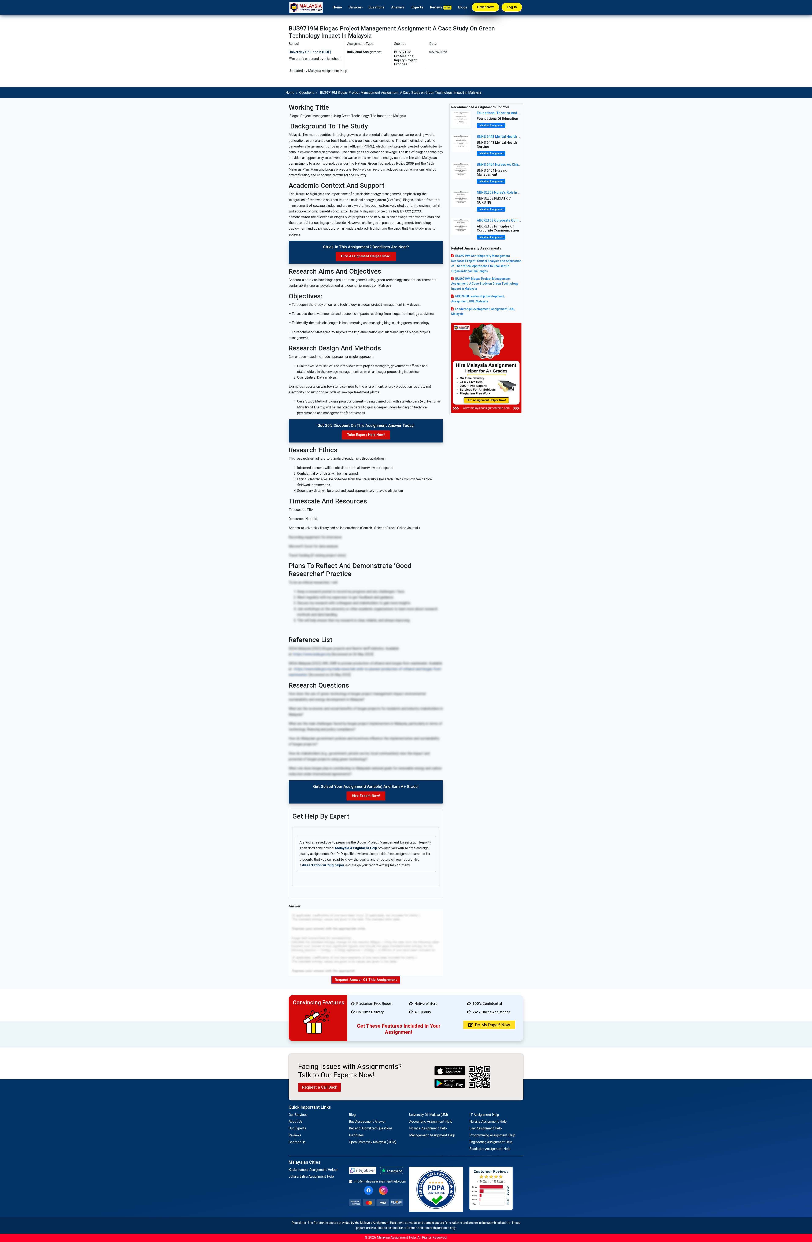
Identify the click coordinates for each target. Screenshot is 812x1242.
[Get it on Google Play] (450, 1083)
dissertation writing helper (323, 865)
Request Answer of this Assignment (366, 980)
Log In (512, 7)
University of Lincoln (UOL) (310, 52)
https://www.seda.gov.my (312, 654)
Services (355, 7)
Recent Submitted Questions (370, 1128)
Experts (417, 7)
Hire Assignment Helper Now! (366, 256)
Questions (376, 7)
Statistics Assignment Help (489, 1149)
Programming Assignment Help (492, 1135)
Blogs (462, 7)
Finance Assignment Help (428, 1128)
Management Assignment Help (432, 1135)
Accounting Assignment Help (430, 1121)
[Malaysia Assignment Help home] (306, 7)
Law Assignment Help (485, 1128)
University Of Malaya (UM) (428, 1115)
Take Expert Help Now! (366, 435)
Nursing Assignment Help (488, 1121)
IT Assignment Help (484, 1115)
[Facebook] (368, 1190)
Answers (398, 7)
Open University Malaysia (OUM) (372, 1142)
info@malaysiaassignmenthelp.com (378, 1181)
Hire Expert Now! (366, 796)
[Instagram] (383, 1190)
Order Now (485, 7)
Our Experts (297, 1128)
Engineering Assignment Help (491, 1142)
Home (337, 7)
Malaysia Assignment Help (356, 848)
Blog (352, 1115)
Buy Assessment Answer (367, 1121)
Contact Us (297, 1142)
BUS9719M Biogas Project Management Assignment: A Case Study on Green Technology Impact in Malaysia (484, 284)
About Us (295, 1121)
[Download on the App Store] (450, 1070)
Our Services (298, 1115)
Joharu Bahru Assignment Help (311, 1176)
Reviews (440, 7)
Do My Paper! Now (492, 1024)
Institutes (356, 1135)
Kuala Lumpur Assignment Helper (313, 1170)
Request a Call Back (319, 1087)
